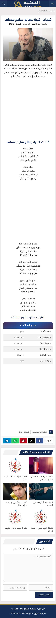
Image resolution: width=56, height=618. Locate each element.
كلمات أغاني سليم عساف (39, 432)
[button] (3, 3)
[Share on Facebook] (39, 440)
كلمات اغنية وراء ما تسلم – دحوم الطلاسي (41, 478)
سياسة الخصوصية (28, 609)
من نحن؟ (41, 609)
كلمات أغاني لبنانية (24, 432)
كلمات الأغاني (42, 11)
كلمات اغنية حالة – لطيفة (16, 528)
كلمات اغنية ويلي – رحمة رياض (42, 529)
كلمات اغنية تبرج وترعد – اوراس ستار (16, 503)
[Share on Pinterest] (23, 440)
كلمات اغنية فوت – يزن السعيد (43, 503)
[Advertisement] (28, 109)
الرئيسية (52, 11)
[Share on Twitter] (31, 440)
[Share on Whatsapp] (15, 440)
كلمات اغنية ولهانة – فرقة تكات (15, 478)
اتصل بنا (14, 609)
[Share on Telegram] (7, 440)
